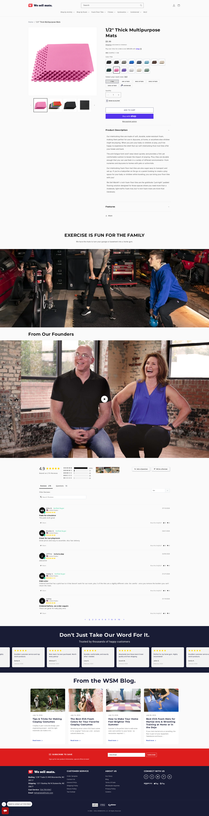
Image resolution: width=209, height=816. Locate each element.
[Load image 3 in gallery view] (70, 105)
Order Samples (72, 776)
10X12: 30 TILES (153, 81)
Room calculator (114, 100)
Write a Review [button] (162, 469)
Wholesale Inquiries (112, 786)
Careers (108, 792)
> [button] (123, 619)
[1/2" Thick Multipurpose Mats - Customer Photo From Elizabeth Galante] (100, 470)
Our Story (108, 776)
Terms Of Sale (110, 782)
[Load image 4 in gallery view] (84, 105)
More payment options (129, 121)
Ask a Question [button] (142, 469)
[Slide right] (94, 105)
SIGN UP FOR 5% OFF (191, 797)
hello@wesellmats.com (43, 793)
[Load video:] (104, 399)
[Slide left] (30, 105)
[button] (67, 12)
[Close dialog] (207, 788)
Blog (107, 779)
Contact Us (71, 779)
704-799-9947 (45, 790)
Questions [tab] (60, 486)
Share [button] (110, 216)
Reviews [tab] (43, 486)
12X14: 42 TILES (112, 85)
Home (30, 22)
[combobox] (112, 5)
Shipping (108, 44)
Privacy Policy (110, 789)
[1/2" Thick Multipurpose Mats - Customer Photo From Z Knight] (107, 470)
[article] (47, 716)
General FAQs (72, 782)
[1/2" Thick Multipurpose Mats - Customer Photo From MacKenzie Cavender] (115, 470)
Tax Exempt (71, 792)
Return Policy (72, 789)
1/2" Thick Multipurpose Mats (48, 22)
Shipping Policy (72, 786)
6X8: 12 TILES (126, 81)
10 (119, 619)
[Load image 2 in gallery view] (55, 105)
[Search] (141, 5)
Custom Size (127, 85)
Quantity (108, 90)
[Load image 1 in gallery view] (40, 105)
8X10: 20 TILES (139, 81)
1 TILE (112, 81)
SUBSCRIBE (151, 755)
